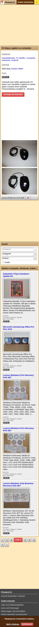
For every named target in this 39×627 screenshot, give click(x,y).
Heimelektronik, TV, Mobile (13, 58)
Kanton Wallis (17, 69)
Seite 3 (18, 540)
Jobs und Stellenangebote (12, 605)
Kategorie (7, 254)
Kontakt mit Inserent (13, 94)
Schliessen (27, 624)
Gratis (7, 262)
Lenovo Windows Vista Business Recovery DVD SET (18, 484)
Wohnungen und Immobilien (13, 611)
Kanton (6, 258)
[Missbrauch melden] (28, 197)
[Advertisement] (19, 25)
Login (36, 2)
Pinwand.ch (8, 2)
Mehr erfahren (12, 624)
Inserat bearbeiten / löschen (13, 596)
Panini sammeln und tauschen (14, 614)
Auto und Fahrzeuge (10, 608)
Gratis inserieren (25, 2)
